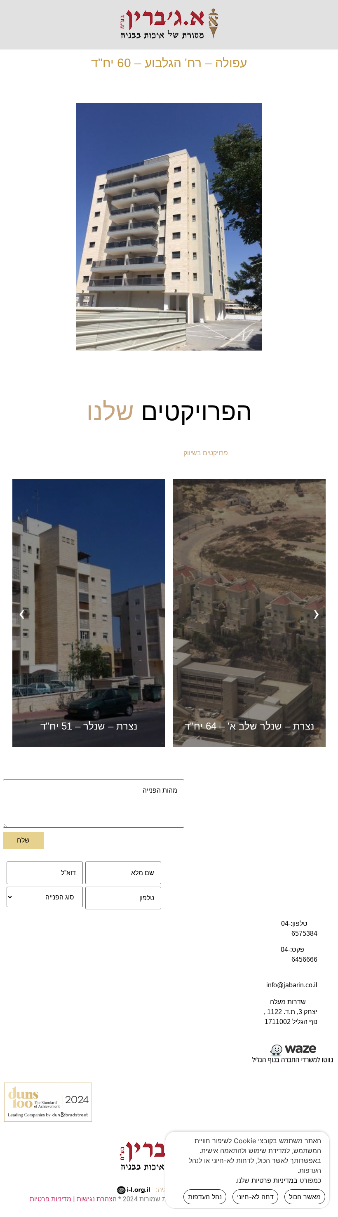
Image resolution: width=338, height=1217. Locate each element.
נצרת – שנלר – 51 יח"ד (249, 726)
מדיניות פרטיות (50, 1199)
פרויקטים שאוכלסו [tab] (135, 453)
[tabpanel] (169, 613)
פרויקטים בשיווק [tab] (205, 453)
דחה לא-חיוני (255, 1197)
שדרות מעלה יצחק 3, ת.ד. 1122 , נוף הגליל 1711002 (290, 1011)
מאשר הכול (305, 1197)
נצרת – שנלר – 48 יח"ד (88, 726)
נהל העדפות (205, 1197)
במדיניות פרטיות (274, 1180)
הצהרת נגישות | (94, 1199)
